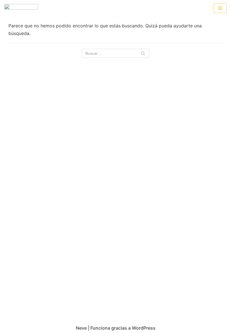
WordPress (144, 328)
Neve (81, 328)
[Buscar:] (115, 53)
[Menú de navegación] (220, 8)
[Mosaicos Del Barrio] (21, 8)
